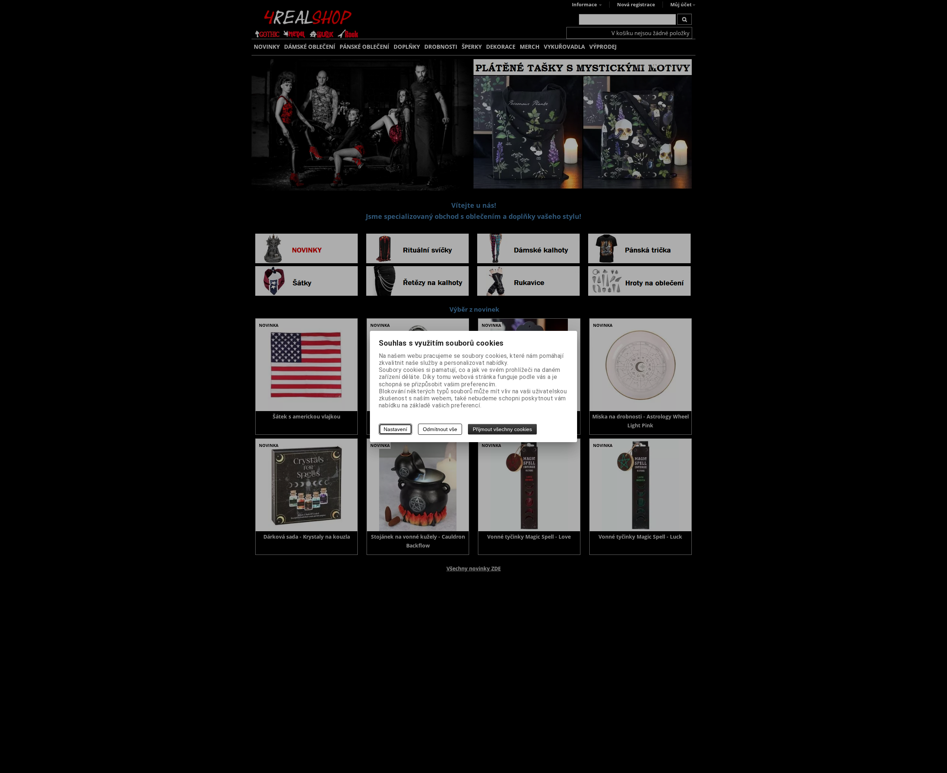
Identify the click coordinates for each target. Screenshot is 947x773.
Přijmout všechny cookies (502, 429)
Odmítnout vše (440, 429)
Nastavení (395, 429)
